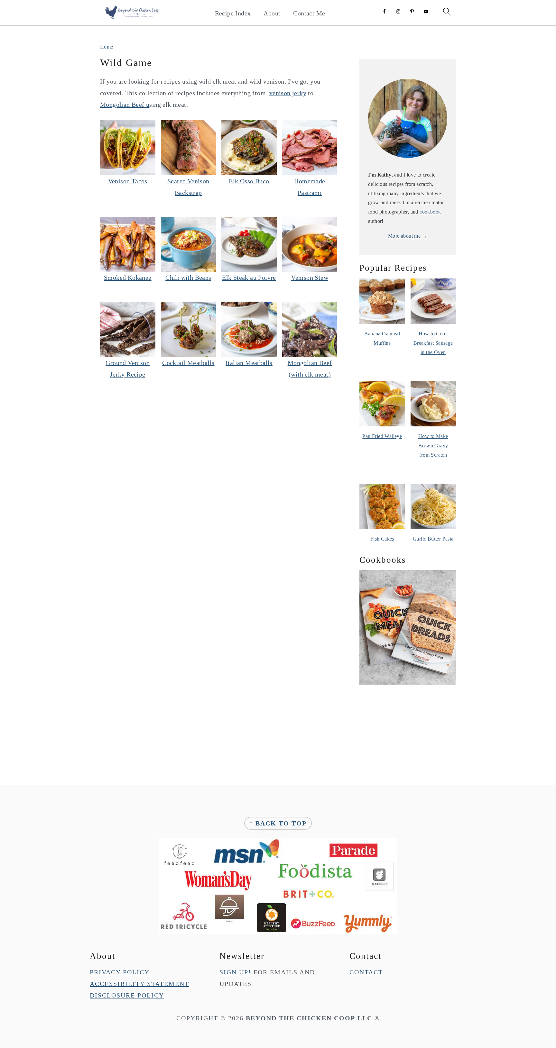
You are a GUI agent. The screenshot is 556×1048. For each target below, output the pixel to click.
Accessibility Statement (139, 983)
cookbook (430, 211)
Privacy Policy (120, 972)
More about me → (407, 236)
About (272, 13)
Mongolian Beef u (124, 104)
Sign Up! (235, 972)
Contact (366, 972)
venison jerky (287, 92)
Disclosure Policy (127, 995)
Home (106, 47)
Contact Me (309, 13)
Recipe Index (233, 13)
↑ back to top (278, 823)
